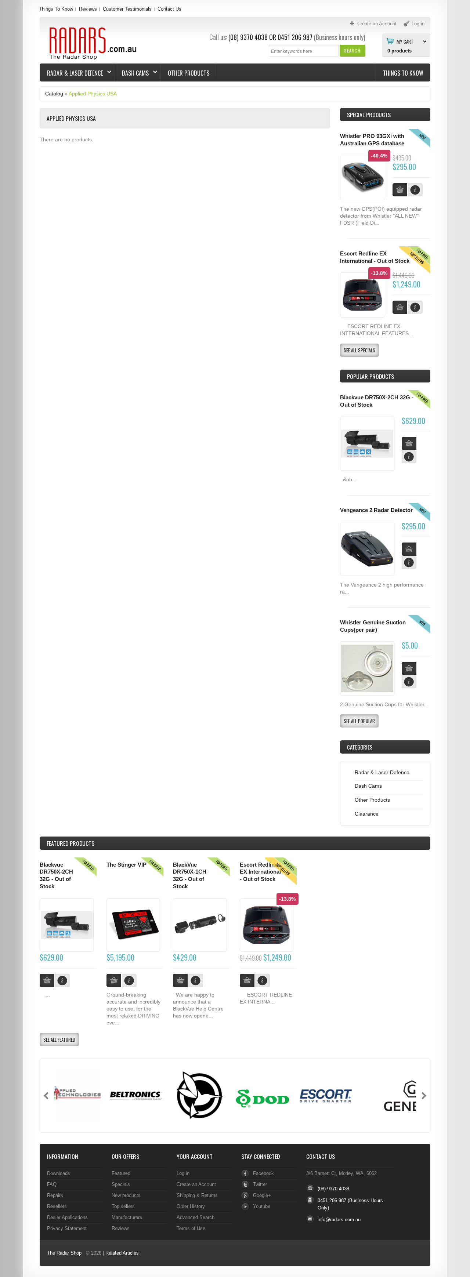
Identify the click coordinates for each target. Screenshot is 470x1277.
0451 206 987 (295, 37)
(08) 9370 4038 (248, 37)
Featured (121, 1173)
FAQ (52, 1184)
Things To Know (56, 9)
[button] (352, 50)
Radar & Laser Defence (71, 73)
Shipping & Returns (197, 1195)
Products (70, 843)
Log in (183, 1173)
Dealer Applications (67, 1217)
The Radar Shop (64, 1253)
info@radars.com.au (339, 1219)
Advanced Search (195, 1217)
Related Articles (122, 1253)
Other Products (188, 73)
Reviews (88, 9)
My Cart (405, 41)
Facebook (263, 1173)
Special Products (369, 114)
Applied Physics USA (93, 94)
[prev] (46, 1095)
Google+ (262, 1195)
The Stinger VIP (126, 865)
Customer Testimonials (127, 9)
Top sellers (123, 1206)
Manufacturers (127, 1217)
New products (126, 1195)
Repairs (55, 1195)
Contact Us (169, 9)
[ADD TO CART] (409, 443)
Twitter (260, 1184)
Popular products (370, 376)
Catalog (54, 94)
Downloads (58, 1173)
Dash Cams (132, 73)
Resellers (57, 1206)
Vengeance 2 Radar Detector (376, 510)
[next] (424, 1095)
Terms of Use (191, 1228)
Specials (121, 1184)
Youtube (261, 1206)
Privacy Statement (67, 1228)
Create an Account (196, 1184)
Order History (191, 1206)
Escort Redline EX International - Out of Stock (260, 872)
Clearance (367, 814)
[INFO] (409, 456)
